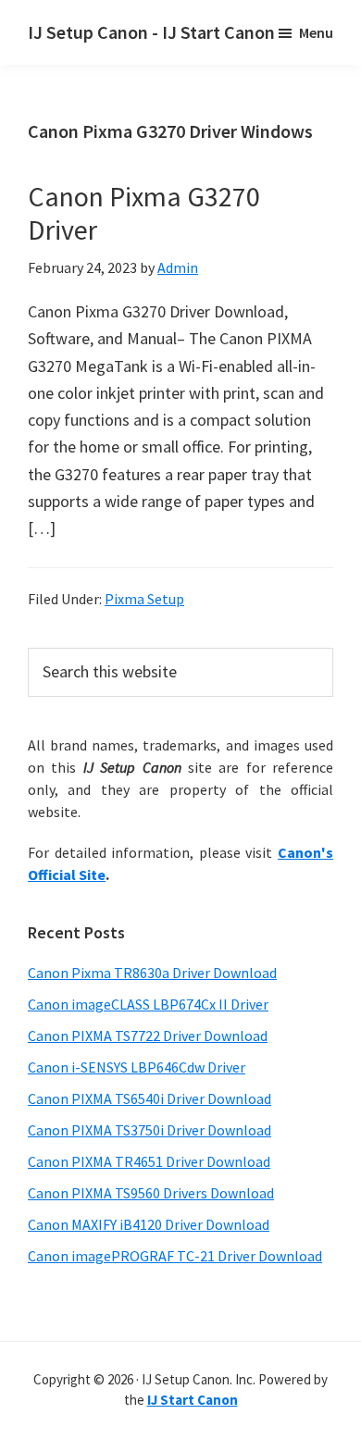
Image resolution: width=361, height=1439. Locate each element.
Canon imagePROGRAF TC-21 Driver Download (175, 1256)
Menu (316, 32)
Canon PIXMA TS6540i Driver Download (149, 1098)
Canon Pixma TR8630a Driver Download (152, 972)
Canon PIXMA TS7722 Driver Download (148, 1035)
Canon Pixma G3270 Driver (144, 213)
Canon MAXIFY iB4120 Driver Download (148, 1224)
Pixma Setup (144, 598)
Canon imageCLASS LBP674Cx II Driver (148, 1004)
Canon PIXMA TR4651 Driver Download (149, 1161)
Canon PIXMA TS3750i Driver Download (149, 1130)
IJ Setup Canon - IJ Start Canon (151, 31)
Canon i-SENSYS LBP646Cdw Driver (136, 1067)
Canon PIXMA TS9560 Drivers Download (151, 1193)
